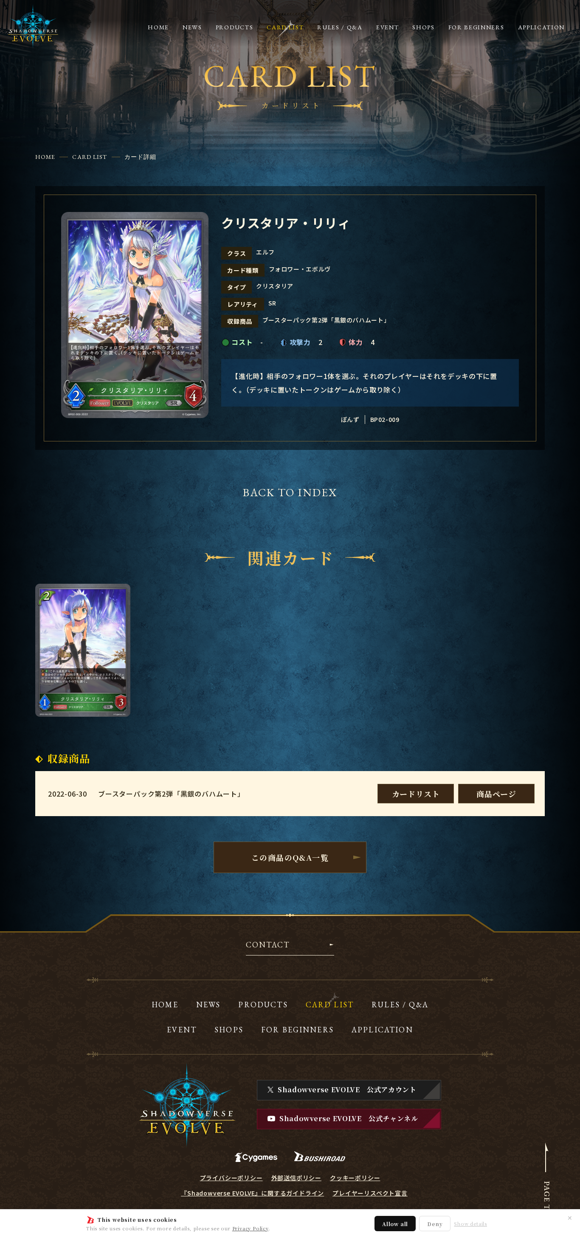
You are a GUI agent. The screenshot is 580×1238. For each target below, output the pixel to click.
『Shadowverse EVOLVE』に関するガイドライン (252, 1193)
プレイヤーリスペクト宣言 (370, 1193)
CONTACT (268, 945)
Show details (470, 1224)
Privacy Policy (250, 1228)
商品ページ (496, 793)
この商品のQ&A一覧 (290, 857)
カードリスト (416, 793)
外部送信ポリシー (296, 1177)
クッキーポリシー (355, 1177)
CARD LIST (89, 157)
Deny (434, 1223)
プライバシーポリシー (231, 1177)
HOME (45, 157)
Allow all (395, 1223)
